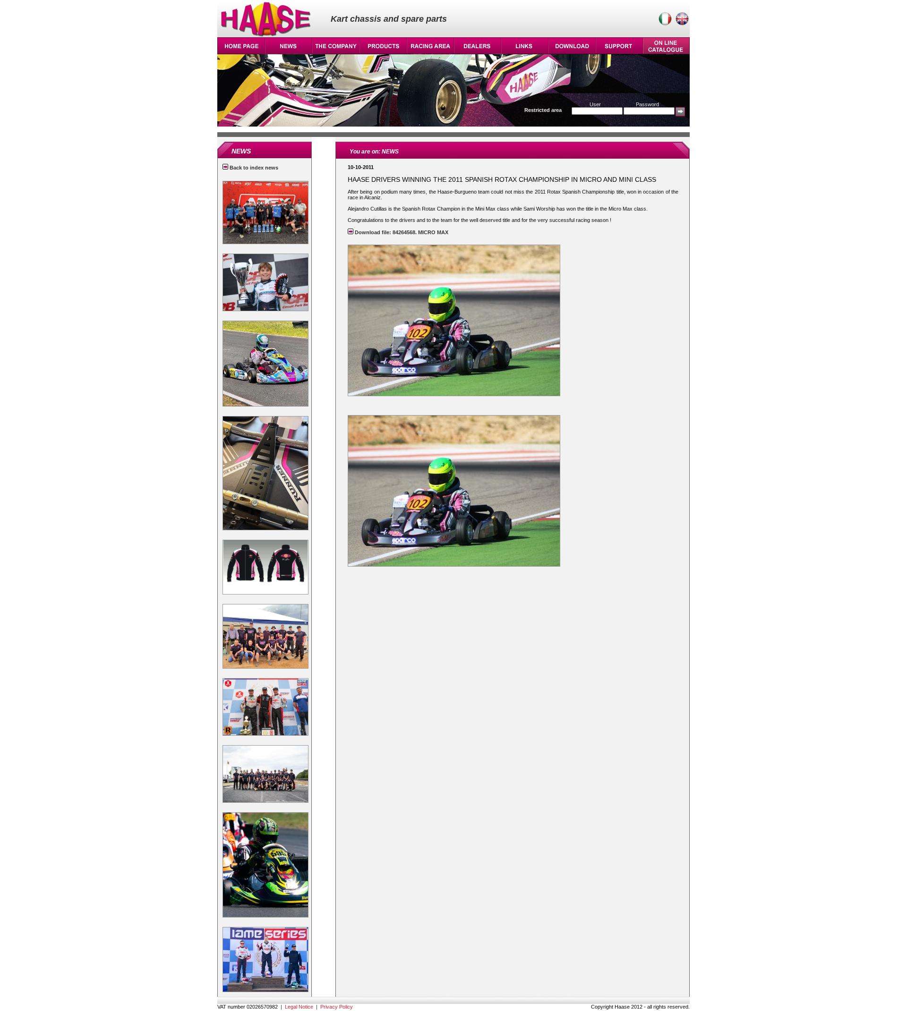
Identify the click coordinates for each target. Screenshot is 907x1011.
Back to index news (253, 167)
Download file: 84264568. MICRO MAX (400, 232)
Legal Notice (299, 1007)
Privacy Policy (336, 1007)
